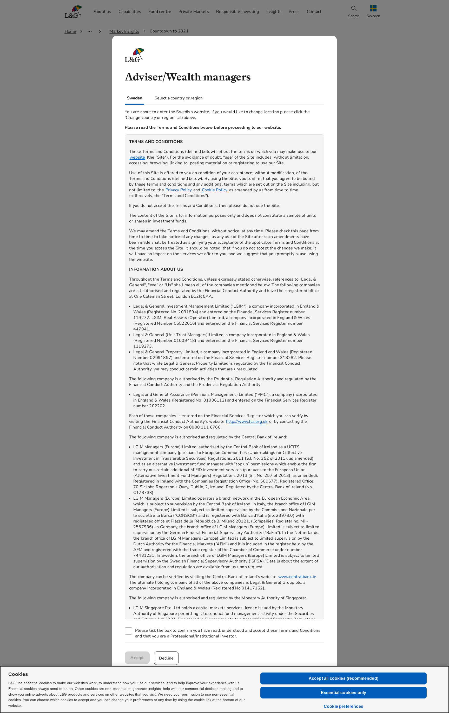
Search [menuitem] (353, 15)
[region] (224, 376)
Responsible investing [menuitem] (237, 12)
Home (70, 31)
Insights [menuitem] (274, 12)
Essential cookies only (343, 692)
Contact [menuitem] (314, 12)
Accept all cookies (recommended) (343, 678)
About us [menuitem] (102, 12)
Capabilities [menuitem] (129, 12)
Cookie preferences (343, 706)
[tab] (134, 98)
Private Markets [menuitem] (194, 12)
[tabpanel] (224, 373)
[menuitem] (374, 12)
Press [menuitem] (294, 12)
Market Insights (124, 31)
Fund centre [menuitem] (159, 12)
